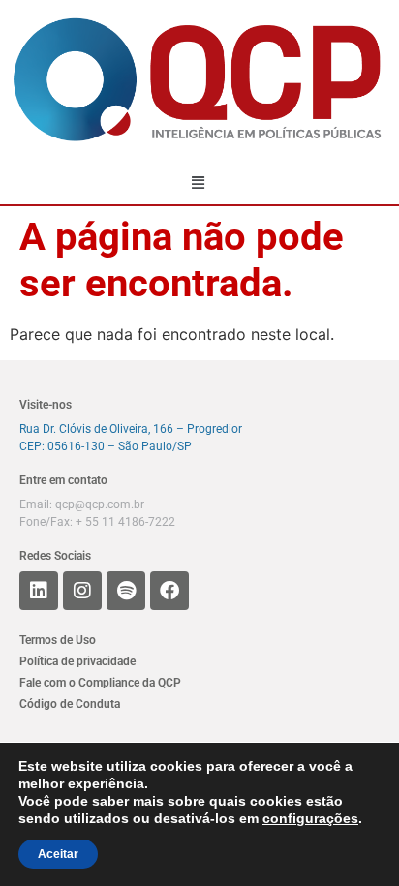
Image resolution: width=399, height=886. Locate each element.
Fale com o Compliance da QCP (100, 682)
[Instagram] (82, 590)
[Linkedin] (38, 590)
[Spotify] (126, 590)
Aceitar (58, 854)
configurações (310, 818)
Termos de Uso (57, 640)
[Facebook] (169, 590)
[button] (198, 182)
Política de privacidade (77, 661)
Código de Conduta (69, 704)
